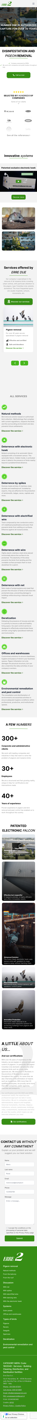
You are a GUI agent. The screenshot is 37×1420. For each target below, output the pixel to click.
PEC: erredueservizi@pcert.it (14, 1396)
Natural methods (9, 1270)
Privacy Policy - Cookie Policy (14, 1406)
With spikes (7, 1290)
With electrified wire (10, 1294)
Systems (7, 1306)
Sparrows (6, 1334)
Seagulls (6, 1330)
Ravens (5, 1327)
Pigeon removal (10, 1266)
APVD (11, 1402)
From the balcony (9, 1274)
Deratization (9, 1339)
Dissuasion (8, 1282)
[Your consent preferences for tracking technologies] (3, 1416)
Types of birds (10, 1319)
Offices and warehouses (12, 1314)
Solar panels (7, 1310)
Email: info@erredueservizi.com (15, 1393)
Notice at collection (9, 1418)
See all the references (18, 135)
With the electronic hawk (12, 1301)
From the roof (8, 1278)
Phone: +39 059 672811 (12, 1387)
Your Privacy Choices (16, 1414)
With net (6, 1287)
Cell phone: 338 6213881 (12, 1390)
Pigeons (6, 1323)
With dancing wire (10, 1298)
